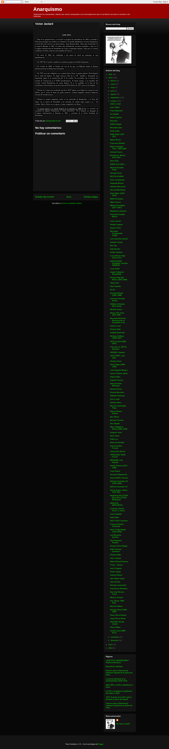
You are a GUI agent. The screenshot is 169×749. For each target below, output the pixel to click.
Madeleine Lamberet (118, 211)
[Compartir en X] (72, 121)
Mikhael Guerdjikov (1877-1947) (117, 206)
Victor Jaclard (115, 558)
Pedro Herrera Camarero (115, 550)
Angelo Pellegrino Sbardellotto (117, 273)
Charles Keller (115, 555)
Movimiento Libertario (114, 666)
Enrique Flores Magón (119, 546)
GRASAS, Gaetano (117, 352)
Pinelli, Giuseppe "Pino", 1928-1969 (118, 148)
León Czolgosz (116, 568)
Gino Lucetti (115, 399)
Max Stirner (114, 417)
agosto (113, 94)
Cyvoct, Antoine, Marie (119, 373)
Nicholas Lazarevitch (118, 585)
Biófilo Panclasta (116, 199)
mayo (113, 87)
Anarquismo (47, 9)
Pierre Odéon (115, 627)
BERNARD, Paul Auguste (116, 461)
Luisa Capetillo (116, 514)
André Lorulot (115, 104)
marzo (113, 84)
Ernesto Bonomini (117, 392)
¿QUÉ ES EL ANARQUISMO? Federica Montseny (117, 661)
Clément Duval (116, 389)
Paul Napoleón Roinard (116, 541)
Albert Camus (115, 202)
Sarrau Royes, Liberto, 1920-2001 (119, 491)
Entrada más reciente (44, 197)
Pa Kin (112, 290)
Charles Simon (116, 361)
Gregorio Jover (116, 432)
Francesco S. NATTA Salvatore (118, 348)
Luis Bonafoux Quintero (115, 536)
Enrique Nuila (115, 329)
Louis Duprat (115, 471)
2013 (111, 645)
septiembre (115, 98)
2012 (111, 78)
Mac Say (113, 246)
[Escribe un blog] (69, 121)
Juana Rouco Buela (117, 618)
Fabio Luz (114, 439)
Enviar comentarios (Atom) (71, 203)
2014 (111, 648)
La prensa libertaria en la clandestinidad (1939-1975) (116, 680)
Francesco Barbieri (117, 143)
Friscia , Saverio (116, 565)
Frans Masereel (116, 111)
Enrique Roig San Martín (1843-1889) (118, 278)
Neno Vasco (115, 436)
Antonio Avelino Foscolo (116, 447)
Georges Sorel (115, 173)
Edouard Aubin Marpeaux (116, 385)
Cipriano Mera (115, 402)
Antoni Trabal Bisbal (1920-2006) (118, 531)
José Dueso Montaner (118, 588)
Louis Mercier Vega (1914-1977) (117, 257)
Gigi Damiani (115, 249)
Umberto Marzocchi (117, 186)
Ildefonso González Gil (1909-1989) (119, 482)
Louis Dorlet (115, 269)
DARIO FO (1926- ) (117, 164)
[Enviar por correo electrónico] (67, 121)
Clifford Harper (116, 124)
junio (113, 91)
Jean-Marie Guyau (117, 578)
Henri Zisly (114, 161)
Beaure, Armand (116, 597)
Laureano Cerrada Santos (117, 300)
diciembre (115, 640)
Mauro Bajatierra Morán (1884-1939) (118, 428)
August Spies (115, 377)
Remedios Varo (116, 128)
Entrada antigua (91, 197)
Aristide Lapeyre (116, 224)
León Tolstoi (115, 107)
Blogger (100, 744)
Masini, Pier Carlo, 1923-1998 (117, 314)
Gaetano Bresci (116, 575)
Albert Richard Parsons (119, 561)
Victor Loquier (115, 572)
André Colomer (116, 117)
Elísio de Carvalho (117, 442)
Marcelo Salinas (116, 606)
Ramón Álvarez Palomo (116, 412)
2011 (111, 74)
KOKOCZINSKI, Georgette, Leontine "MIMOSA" (119, 263)
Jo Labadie (114, 114)
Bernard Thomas (116, 420)
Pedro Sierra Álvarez (118, 615)
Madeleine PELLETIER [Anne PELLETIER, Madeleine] (119, 498)
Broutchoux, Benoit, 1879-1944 (117, 156)
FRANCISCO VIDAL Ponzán (118, 456)
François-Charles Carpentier (117, 525)
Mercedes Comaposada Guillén (116, 233)
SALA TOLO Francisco (119, 521)
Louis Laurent (115, 221)
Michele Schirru (116, 309)
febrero (114, 81)
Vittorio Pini (114, 283)
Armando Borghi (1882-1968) (116, 294)
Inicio (69, 197)
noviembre (115, 637)
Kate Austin (114, 517)
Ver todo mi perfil (123, 724)
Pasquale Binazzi (116, 183)
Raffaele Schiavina (117, 396)
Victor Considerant (117, 180)
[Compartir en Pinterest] (76, 121)
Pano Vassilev (115, 286)
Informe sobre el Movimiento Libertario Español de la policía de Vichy (119, 673)
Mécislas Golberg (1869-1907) (117, 337)
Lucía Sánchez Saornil (119, 239)
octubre (114, 101)
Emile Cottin (115, 131)
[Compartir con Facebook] (74, 121)
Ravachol (113, 121)
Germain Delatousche (118, 474)
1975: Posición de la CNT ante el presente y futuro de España (119, 698)
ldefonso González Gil (118, 487)
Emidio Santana (116, 252)
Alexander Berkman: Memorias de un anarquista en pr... (118, 320)
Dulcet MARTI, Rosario (119, 478)
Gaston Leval (115, 326)
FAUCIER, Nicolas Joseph (117, 623)
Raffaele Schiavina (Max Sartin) (117, 305)
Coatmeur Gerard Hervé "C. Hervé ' (118, 510)
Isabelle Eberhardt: (117, 333)
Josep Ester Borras (117, 451)
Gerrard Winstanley (117, 190)
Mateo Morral (115, 140)
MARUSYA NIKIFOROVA (116, 504)
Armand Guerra (116, 152)
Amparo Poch (115, 228)
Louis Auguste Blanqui (118, 370)
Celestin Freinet (116, 242)
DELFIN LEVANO (117, 176)
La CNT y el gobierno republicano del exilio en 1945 (119, 692)
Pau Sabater (115, 423)
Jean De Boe (115, 582)
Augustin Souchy (116, 380)
